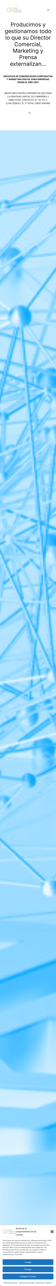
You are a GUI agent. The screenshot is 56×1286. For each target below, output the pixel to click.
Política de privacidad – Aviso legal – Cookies (35, 1283)
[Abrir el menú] (48, 10)
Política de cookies (10, 1283)
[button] (52, 1231)
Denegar (28, 1269)
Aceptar (28, 1262)
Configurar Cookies (28, 1276)
